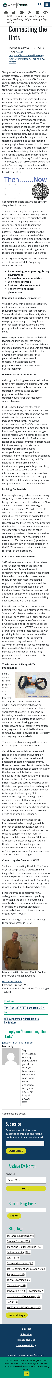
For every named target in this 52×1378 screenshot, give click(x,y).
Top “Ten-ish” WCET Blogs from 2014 (24, 1008)
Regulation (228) (16, 1274)
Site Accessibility (26, 1345)
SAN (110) (12, 1302)
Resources (22, 12)
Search (26, 1188)
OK (26, 1373)
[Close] (48, 1367)
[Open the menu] (47, 4)
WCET (12, 62)
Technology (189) (16, 1285)
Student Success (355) (18, 1241)
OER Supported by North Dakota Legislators (21, 1020)
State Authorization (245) (20, 1263)
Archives (10, 1174)
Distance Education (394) (20, 1235)
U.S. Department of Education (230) (26, 1268)
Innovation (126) (16, 1290)
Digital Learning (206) (18, 1279)
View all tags (17, 1315)
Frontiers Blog (30, 12)
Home (6, 12)
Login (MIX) (14, 12)
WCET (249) (13, 1257)
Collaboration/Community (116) (24, 1296)
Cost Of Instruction (19, 58)
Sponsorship (46, 12)
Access (19, 51)
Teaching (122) (35, 1290)
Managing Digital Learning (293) (24, 1246)
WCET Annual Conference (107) (24, 1307)
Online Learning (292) (18, 1252)
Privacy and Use (26, 1339)
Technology (37, 58)
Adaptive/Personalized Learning (26, 55)
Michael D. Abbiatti (12, 981)
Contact (26, 1328)
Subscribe (38, 12)
